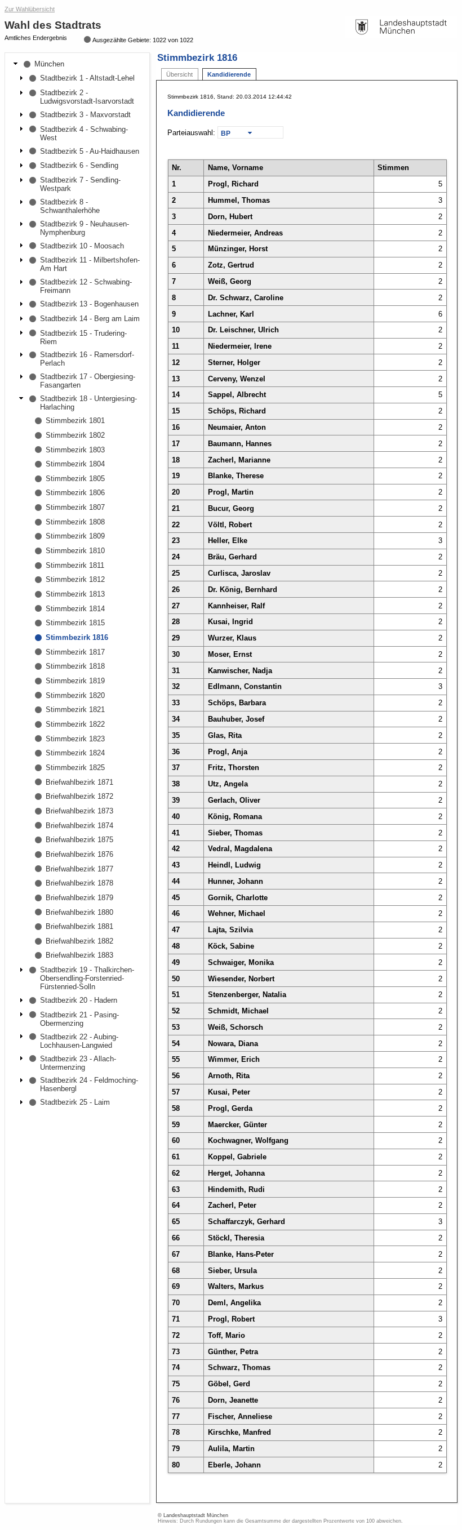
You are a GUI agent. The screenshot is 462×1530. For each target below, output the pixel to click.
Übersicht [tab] (179, 74)
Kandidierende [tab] (229, 74)
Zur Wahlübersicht (30, 9)
